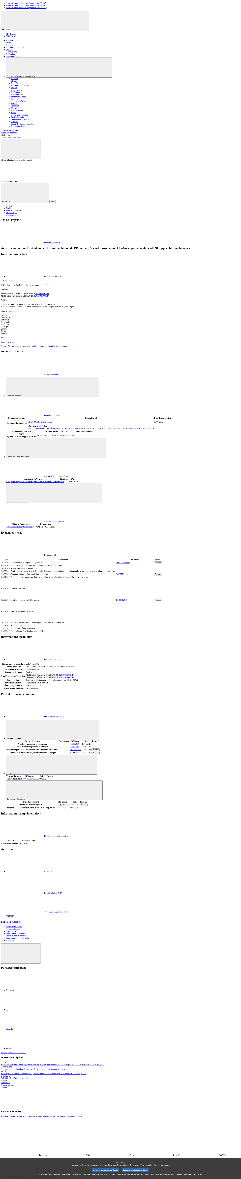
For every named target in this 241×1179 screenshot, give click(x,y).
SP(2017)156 (61, 808)
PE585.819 (74, 744)
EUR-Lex (25, 843)
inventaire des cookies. (193, 1174)
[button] (39, 1106)
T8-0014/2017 (121, 600)
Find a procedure (7, 135)
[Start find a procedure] (21, 149)
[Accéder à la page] (135, 597)
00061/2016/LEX (30, 779)
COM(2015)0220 (123, 563)
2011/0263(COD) (42, 296)
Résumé (158, 563)
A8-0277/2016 (122, 574)
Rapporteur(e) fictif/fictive (38, 426)
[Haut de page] (21, 954)
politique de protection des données (136, 1174)
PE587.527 (74, 747)
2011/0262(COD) (42, 294)
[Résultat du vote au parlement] (135, 620)
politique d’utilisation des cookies (167, 1174)
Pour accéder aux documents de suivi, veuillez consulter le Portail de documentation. (34, 346)
